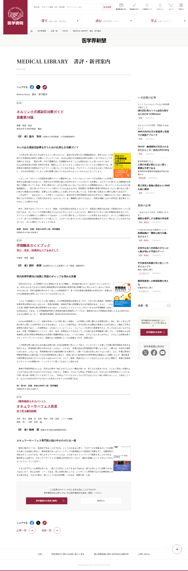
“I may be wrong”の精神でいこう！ (153, 233)
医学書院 (15, 17)
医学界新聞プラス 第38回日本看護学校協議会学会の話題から (153, 167)
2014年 (65, 31)
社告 (40, 554)
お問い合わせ (144, 554)
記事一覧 (54, 31)
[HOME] (32, 31)
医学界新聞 (42, 31)
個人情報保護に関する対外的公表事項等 (111, 554)
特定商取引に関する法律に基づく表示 (68, 554)
